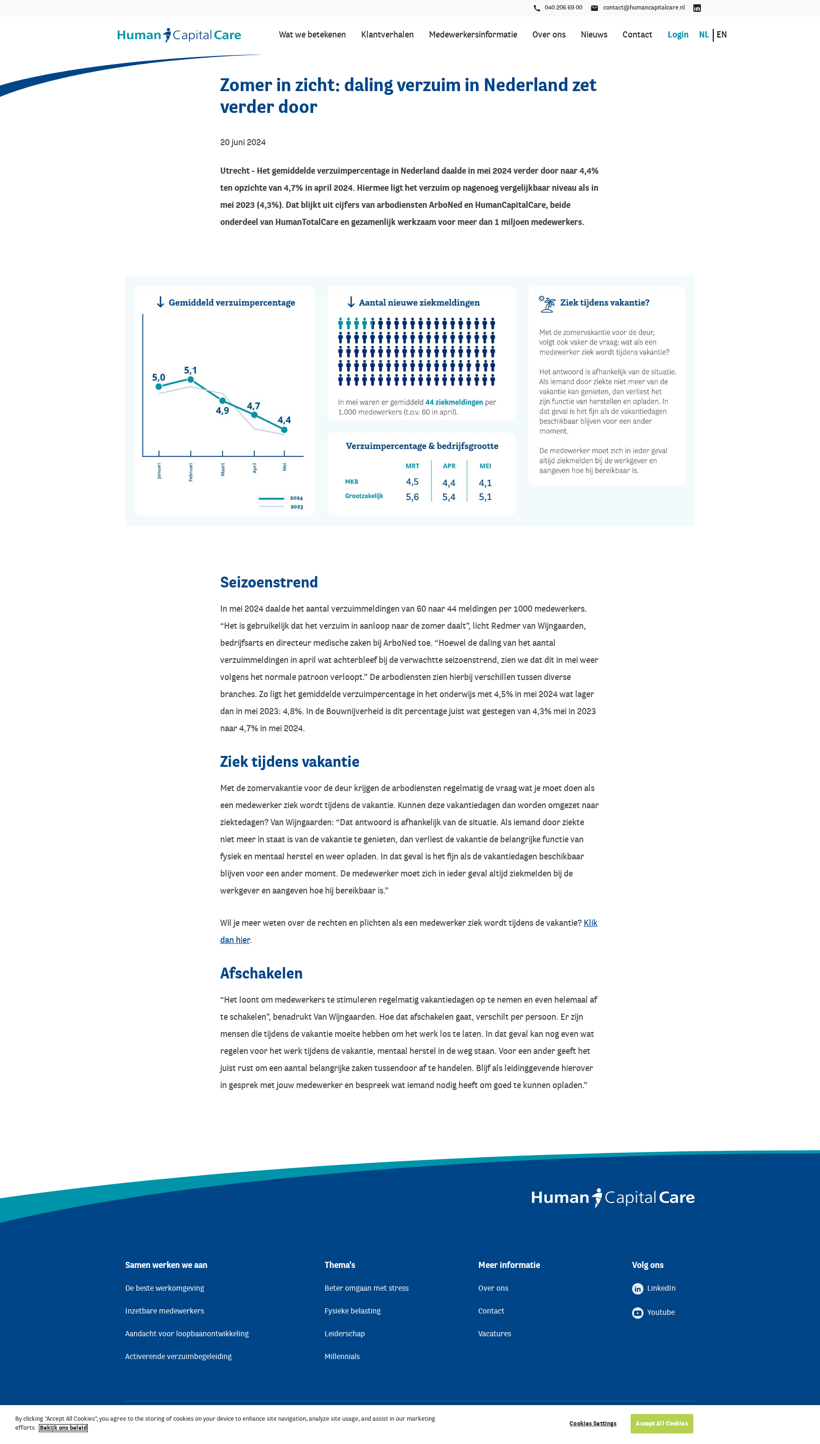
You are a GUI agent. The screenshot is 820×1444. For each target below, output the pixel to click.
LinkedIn (697, 8)
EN (722, 35)
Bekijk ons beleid (63, 1428)
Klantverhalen (387, 35)
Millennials (342, 1357)
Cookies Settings (592, 1424)
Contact (637, 35)
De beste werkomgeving (164, 1289)
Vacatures (494, 1334)
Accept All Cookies (662, 1424)
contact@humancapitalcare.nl (644, 8)
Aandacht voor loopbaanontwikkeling (187, 1334)
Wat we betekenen (312, 35)
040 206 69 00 (563, 8)
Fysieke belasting (353, 1311)
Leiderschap (345, 1334)
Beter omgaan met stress (367, 1289)
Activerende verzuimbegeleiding (178, 1357)
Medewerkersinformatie (473, 35)
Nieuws (594, 35)
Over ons (549, 35)
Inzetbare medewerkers (164, 1311)
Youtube (661, 1313)
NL (704, 35)
